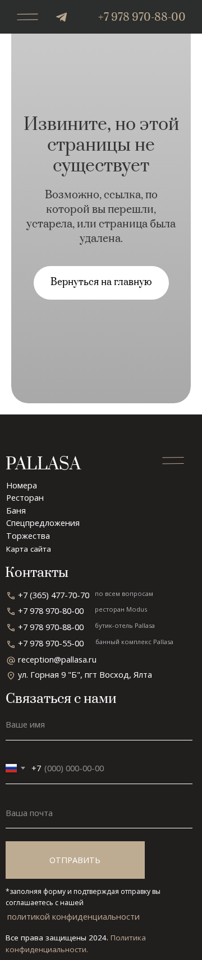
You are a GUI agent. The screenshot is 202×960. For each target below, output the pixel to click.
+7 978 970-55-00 (51, 643)
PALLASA (43, 464)
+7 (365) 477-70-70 (53, 594)
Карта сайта (28, 549)
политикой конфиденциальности (73, 916)
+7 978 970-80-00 (51, 610)
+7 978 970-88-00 (142, 18)
